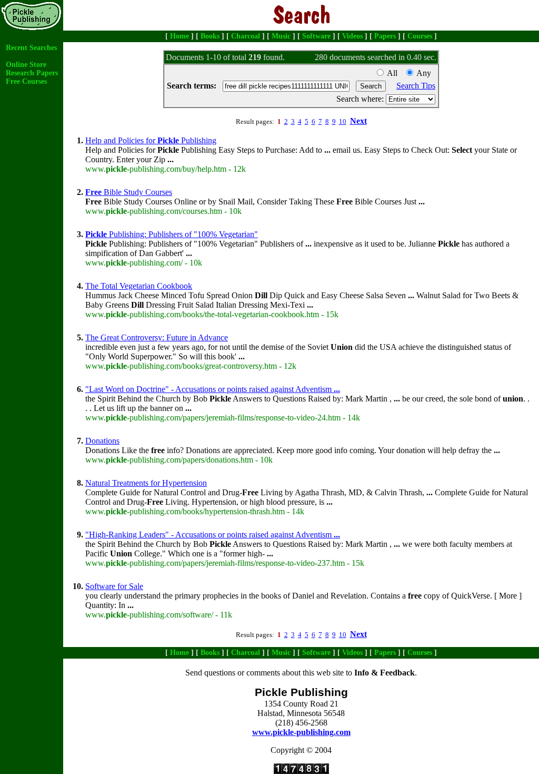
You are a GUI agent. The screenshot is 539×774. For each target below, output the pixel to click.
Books (210, 36)
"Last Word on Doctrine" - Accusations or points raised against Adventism (212, 389)
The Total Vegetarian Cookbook (138, 285)
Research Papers (32, 73)
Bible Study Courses (128, 192)
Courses (419, 36)
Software (316, 36)
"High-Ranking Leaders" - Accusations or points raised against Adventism (212, 534)
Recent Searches (31, 48)
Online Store (26, 64)
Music (281, 36)
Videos (352, 36)
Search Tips (415, 85)
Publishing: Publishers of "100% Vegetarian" (171, 234)
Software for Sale (114, 586)
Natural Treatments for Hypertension (146, 482)
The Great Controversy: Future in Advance (156, 337)
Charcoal (245, 36)
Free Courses (26, 81)
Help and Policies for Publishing (150, 140)
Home (179, 36)
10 (342, 121)
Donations (102, 440)
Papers (385, 36)
